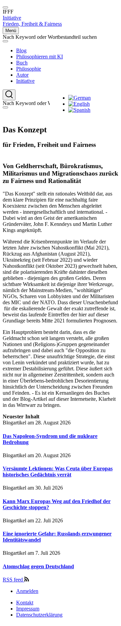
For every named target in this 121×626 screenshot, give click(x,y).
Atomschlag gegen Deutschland (38, 566)
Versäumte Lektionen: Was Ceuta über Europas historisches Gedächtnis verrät (58, 471)
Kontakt (24, 602)
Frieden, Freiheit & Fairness (32, 24)
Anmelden (27, 591)
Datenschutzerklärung (39, 615)
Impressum (27, 608)
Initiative (12, 18)
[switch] (5, 7)
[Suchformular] (9, 94)
